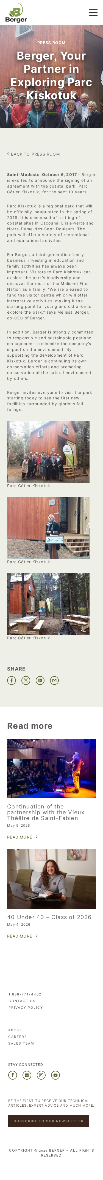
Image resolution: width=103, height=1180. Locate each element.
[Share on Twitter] (25, 680)
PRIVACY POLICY (26, 1007)
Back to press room (35, 154)
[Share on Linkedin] (40, 680)
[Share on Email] (54, 680)
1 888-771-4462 (25, 994)
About (15, 1030)
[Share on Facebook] (11, 680)
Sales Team (21, 1043)
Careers (17, 1037)
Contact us (22, 1001)
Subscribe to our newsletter (49, 1121)
